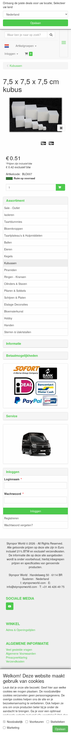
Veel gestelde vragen (19, 649)
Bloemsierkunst (13, 311)
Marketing (13, 727)
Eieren (8, 249)
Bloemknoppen (13, 228)
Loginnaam (11, 479)
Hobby (8, 318)
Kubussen (10, 263)
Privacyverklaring (16, 657)
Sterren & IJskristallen (17, 332)
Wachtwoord (12, 494)
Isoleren (9, 215)
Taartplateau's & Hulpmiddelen (23, 235)
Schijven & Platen (15, 297)
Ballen (8, 242)
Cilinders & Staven (15, 284)
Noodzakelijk (15, 722)
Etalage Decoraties (16, 304)
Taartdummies (13, 222)
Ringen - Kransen (15, 277)
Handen (9, 325)
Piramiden (10, 270)
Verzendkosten (15, 661)
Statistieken (57, 722)
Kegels (8, 256)
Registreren (11, 518)
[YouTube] (9, 606)
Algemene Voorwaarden (21, 653)
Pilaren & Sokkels (15, 291)
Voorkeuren (36, 722)
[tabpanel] (43, 143)
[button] (7, 46)
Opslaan (35, 23)
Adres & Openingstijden (20, 630)
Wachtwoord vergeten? (18, 525)
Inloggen (35, 511)
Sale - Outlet (12, 208)
